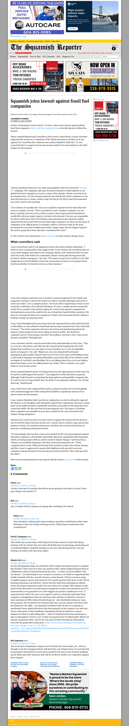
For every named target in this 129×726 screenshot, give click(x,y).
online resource (48, 236)
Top (12, 721)
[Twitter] (16, 468)
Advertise (19, 716)
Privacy (26, 716)
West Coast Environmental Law (45, 128)
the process (70, 459)
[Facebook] (12, 468)
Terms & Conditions (35, 716)
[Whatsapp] (20, 468)
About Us (13, 716)
